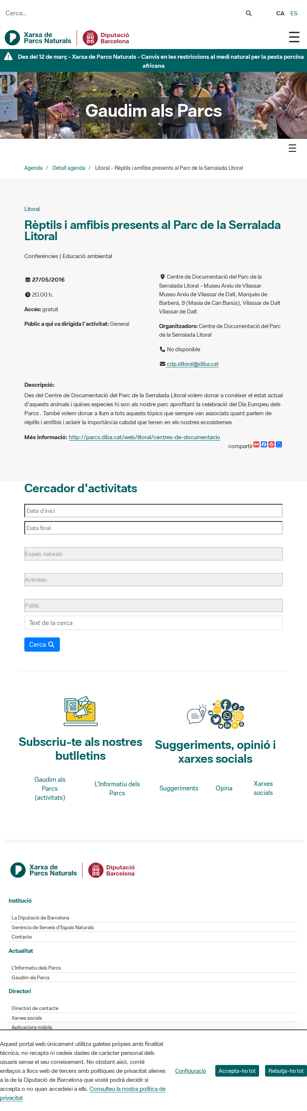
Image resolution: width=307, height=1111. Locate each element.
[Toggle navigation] (294, 37)
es (294, 13)
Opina (224, 788)
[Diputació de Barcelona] (73, 869)
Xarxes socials (263, 788)
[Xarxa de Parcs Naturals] (67, 38)
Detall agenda (68, 168)
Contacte (22, 937)
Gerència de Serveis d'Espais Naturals (53, 927)
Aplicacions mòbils (32, 1027)
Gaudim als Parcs (30, 977)
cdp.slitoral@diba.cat (192, 363)
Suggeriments (178, 788)
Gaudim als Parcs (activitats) (50, 788)
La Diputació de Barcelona (40, 918)
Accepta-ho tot (237, 1070)
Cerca (38, 644)
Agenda (33, 168)
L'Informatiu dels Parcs (117, 788)
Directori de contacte (35, 1008)
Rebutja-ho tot (286, 1070)
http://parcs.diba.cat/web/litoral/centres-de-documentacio (144, 437)
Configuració (190, 1070)
